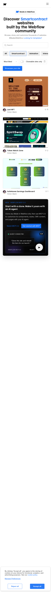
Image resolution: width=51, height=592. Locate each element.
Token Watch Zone (15, 150)
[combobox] (10, 61)
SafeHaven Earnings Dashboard (21, 191)
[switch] (22, 61)
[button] (12, 226)
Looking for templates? (33, 38)
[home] (5, 4)
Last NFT (11, 110)
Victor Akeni (12, 112)
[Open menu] (47, 4)
